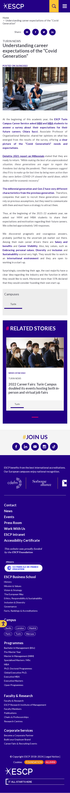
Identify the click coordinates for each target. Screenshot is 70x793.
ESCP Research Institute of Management (25, 704)
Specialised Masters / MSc (17, 660)
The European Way (13, 594)
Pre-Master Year (12, 652)
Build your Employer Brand (17, 739)
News (8, 511)
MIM (39, 123)
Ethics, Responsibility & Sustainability (23, 598)
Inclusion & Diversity (14, 602)
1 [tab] (35, 417)
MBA (50, 123)
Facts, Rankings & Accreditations (21, 610)
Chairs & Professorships (16, 717)
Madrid (32, 628)
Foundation (34, 762)
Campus (10, 620)
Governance (10, 606)
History (8, 581)
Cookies (17, 762)
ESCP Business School (20, 577)
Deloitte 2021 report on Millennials (23, 156)
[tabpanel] (35, 374)
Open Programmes (13, 685)
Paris (8, 633)
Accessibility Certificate (22, 540)
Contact (10, 505)
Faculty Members (12, 708)
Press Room (13, 523)
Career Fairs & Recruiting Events (20, 743)
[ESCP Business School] (12, 6)
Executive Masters (13, 680)
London (20, 628)
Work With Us (14, 529)
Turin (18, 633)
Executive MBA (12, 676)
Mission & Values (12, 586)
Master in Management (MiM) (19, 656)
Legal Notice (52, 756)
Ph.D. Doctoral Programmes (18, 668)
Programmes (13, 643)
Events (9, 517)
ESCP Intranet (14, 534)
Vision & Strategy (13, 590)
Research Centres (13, 721)
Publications (10, 713)
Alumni (50, 762)
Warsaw (30, 633)
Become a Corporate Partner (18, 735)
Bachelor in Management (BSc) (19, 647)
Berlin (8, 628)
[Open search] (54, 6)
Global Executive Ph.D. (15, 672)
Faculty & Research (18, 696)
